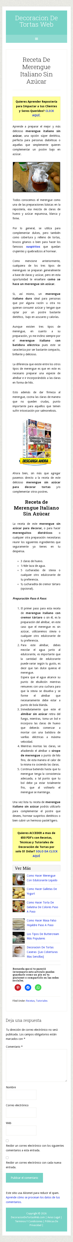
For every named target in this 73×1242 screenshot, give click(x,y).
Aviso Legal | (54, 1217)
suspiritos (33, 246)
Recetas (30, 1000)
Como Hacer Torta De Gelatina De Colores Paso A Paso (42, 907)
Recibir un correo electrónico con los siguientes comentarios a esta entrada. (35, 1148)
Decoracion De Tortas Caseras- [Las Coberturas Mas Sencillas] (42, 952)
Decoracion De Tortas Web (36, 20)
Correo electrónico (17, 1105)
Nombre (11, 1087)
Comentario (14, 1046)
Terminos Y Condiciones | (29, 1221)
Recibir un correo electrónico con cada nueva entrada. (33, 1165)
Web (8, 1123)
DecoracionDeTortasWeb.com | (29, 1217)
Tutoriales (41, 1000)
